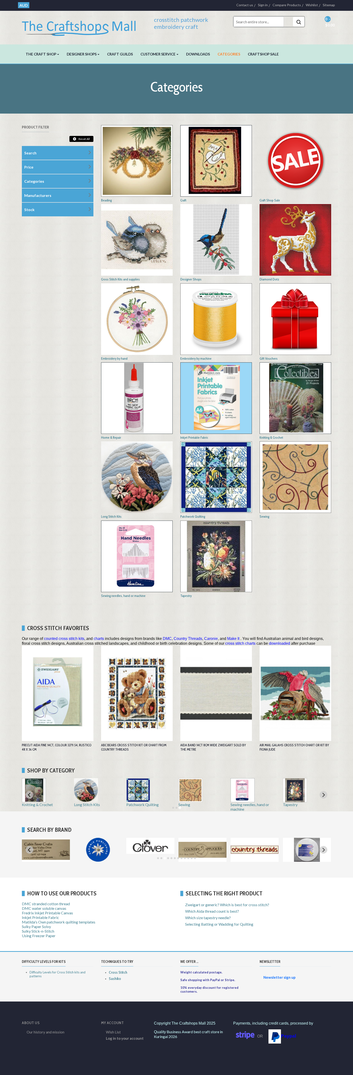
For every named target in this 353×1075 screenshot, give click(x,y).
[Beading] (137, 160)
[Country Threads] (255, 859)
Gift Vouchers (269, 358)
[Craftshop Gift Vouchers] (295, 318)
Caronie (211, 639)
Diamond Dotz (269, 279)
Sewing (264, 516)
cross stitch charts (240, 643)
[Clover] (150, 851)
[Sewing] (190, 800)
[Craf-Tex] (307, 859)
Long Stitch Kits (111, 516)
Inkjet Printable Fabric (194, 437)
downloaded (279, 643)
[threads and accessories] (216, 318)
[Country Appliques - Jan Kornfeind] (202, 859)
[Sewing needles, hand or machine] (137, 555)
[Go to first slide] (323, 795)
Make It (233, 639)
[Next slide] (323, 850)
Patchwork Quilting (192, 516)
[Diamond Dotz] (295, 239)
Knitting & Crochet (271, 437)
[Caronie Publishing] (98, 859)
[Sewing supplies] (295, 476)
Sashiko (115, 978)
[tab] (173, 808)
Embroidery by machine (196, 358)
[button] (42, 54)
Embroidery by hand (114, 358)
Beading (106, 200)
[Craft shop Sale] (295, 160)
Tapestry (186, 596)
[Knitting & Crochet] (295, 397)
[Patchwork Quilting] (216, 476)
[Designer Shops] (216, 239)
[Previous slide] (29, 795)
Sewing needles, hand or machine (123, 596)
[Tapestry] (216, 555)
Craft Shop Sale (270, 200)
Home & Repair (111, 437)
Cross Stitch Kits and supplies (120, 279)
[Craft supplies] (216, 160)
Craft (183, 200)
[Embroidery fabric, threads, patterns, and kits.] (137, 318)
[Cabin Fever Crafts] (46, 859)
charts (99, 639)
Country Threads (188, 639)
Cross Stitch (118, 972)
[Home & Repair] (137, 397)
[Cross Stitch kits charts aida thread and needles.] (137, 239)
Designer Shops (190, 279)
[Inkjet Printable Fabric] (216, 397)
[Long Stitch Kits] (137, 476)
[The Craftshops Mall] (82, 26)
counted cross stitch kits (64, 639)
